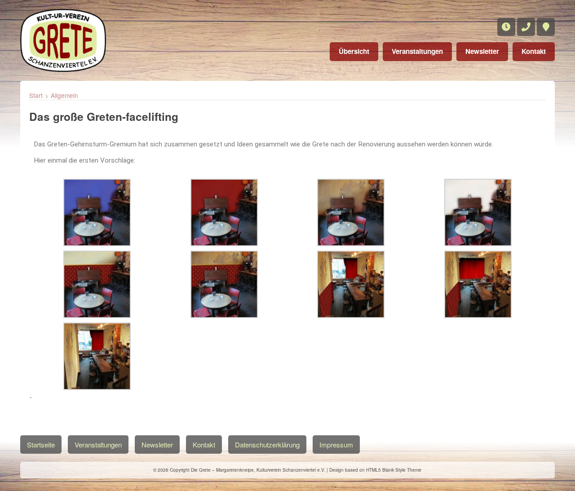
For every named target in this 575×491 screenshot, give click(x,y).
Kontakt (534, 51)
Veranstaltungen (417, 51)
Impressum (336, 444)
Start (36, 95)
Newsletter (482, 51)
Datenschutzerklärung (267, 444)
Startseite (41, 444)
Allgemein (64, 95)
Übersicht (354, 51)
